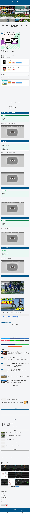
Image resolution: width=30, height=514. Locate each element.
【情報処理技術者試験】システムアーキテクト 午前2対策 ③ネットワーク (12, 452)
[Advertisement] (15, 29)
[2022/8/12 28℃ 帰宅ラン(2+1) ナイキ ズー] (25, 475)
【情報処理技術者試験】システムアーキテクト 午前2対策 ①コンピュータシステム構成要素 (14, 455)
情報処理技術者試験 (4, 497)
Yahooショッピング (19, 62)
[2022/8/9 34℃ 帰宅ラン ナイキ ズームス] (25, 482)
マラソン (6, 322)
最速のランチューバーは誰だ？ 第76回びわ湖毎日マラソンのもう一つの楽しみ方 (13, 318)
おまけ (10, 108)
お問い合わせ (22, 510)
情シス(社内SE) (3, 495)
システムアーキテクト (4, 491)
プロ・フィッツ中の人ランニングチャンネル (15, 102)
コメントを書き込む (15, 408)
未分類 (2, 499)
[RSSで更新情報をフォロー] (15, 346)
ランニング (2, 322)
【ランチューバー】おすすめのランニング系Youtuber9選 (9, 317)
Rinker (10, 61)
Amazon (9, 62)
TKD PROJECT (11, 103)
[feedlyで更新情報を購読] (22, 344)
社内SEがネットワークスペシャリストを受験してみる (9, 460)
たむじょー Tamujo (11, 106)
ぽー (15, 422)
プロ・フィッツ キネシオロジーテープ (13, 67)
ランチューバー (9, 322)
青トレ (8, 80)
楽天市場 (13, 62)
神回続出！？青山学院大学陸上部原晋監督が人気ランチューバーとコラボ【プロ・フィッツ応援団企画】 (15, 458)
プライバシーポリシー (7, 510)
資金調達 (2, 501)
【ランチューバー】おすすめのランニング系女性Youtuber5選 (10, 316)
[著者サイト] (8, 344)
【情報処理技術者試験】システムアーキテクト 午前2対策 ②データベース (12, 453)
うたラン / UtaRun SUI (12, 107)
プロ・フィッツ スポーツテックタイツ (13, 60)
